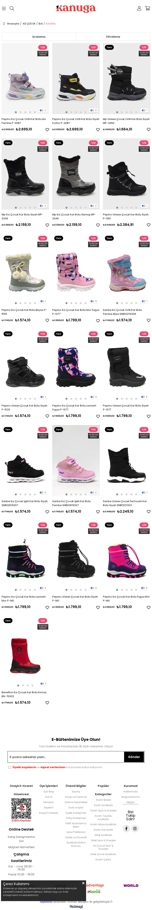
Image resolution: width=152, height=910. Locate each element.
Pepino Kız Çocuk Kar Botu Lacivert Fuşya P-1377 (74, 407)
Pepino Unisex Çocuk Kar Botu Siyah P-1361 (126, 216)
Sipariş (76, 791)
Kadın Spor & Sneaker (103, 810)
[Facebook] (126, 828)
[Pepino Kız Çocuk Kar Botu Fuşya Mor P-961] (127, 556)
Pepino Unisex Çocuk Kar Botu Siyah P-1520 (24, 407)
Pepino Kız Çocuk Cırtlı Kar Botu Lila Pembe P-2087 (24, 121)
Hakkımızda (131, 791)
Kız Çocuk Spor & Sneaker (103, 847)
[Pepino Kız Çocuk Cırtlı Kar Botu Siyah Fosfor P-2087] (76, 78)
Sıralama (38, 37)
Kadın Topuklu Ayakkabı (103, 817)
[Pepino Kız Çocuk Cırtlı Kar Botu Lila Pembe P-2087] (25, 78)
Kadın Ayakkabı (103, 805)
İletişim (130, 802)
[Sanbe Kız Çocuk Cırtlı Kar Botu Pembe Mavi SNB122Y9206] (127, 269)
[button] (15, 112)
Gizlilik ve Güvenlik (76, 837)
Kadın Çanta (103, 859)
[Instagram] (135, 828)
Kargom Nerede (48, 813)
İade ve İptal (75, 807)
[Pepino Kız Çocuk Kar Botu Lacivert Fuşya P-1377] (76, 365)
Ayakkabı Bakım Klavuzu (76, 844)
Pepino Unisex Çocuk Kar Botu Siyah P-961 (75, 599)
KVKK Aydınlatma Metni (76, 825)
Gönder (134, 757)
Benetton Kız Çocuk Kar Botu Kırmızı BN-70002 (24, 694)
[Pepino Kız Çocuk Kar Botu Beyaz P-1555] (25, 269)
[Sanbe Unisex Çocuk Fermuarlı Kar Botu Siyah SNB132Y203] (127, 460)
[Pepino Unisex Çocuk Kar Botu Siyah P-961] (76, 556)
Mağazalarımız (131, 797)
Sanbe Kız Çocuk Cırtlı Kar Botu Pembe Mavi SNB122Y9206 (122, 312)
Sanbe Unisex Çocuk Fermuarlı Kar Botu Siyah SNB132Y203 (125, 503)
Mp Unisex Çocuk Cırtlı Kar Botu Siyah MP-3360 (126, 121)
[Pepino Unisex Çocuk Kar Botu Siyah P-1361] (127, 174)
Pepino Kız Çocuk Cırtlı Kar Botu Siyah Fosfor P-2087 (75, 121)
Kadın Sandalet (103, 829)
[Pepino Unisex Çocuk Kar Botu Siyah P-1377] (127, 365)
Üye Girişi (48, 791)
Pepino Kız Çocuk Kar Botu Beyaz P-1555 (24, 312)
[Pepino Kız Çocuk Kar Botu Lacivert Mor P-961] (25, 556)
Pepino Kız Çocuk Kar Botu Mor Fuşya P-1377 (75, 312)
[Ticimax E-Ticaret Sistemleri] (76, 907)
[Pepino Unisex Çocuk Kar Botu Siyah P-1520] (25, 365)
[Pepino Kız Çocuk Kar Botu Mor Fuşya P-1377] (76, 269)
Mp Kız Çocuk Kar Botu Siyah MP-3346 (22, 216)
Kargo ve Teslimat (76, 797)
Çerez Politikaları (76, 832)
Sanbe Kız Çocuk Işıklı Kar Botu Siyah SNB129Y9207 (25, 503)
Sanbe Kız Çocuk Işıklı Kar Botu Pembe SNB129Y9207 (71, 503)
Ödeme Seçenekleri (76, 802)
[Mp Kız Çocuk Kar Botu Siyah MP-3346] (25, 174)
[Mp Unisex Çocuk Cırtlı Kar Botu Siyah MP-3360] (127, 78)
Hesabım (48, 802)
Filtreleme (113, 37)
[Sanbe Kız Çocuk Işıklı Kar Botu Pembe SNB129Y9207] (76, 460)
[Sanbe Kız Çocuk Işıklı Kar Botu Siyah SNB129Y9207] (25, 460)
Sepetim (49, 807)
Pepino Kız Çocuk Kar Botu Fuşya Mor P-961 (126, 599)
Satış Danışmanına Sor (21, 839)
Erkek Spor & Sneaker (103, 840)
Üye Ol (48, 797)
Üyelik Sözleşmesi (76, 813)
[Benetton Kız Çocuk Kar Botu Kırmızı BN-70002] (25, 651)
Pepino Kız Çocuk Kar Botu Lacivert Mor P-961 (24, 599)
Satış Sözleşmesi (76, 818)
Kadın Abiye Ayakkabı (103, 824)
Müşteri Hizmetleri (21, 847)
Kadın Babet (103, 800)
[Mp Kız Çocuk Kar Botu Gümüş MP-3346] (76, 174)
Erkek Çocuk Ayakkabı (103, 854)
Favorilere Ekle (47, 129)
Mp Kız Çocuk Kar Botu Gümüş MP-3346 (74, 216)
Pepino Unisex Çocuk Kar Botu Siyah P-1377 (126, 407)
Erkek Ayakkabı (103, 835)
